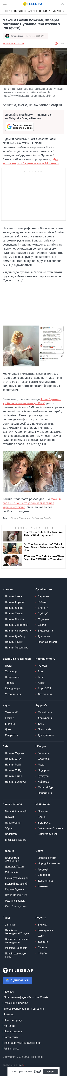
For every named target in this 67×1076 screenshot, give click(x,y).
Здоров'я (41, 705)
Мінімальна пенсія (16, 948)
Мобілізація (42, 804)
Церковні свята (47, 858)
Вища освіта (45, 630)
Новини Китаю (13, 776)
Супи (41, 936)
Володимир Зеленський (12, 859)
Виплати (43, 607)
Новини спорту (45, 658)
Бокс (41, 671)
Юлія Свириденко (16, 906)
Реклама (9, 1014)
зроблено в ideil (13, 1065)
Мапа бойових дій (16, 811)
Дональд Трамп (14, 866)
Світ (5, 746)
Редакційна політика (16, 1003)
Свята (39, 851)
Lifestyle (40, 746)
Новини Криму (13, 642)
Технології (11, 712)
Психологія (44, 729)
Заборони (44, 874)
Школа (42, 624)
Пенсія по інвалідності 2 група (17, 932)
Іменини (43, 886)
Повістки (43, 811)
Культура (43, 776)
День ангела (45, 880)
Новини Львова (14, 619)
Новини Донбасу (15, 636)
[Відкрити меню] (5, 4)
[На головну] (33, 4)
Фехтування (45, 694)
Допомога (44, 636)
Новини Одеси (14, 613)
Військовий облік (48, 834)
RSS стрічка (11, 1048)
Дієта (41, 723)
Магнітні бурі (45, 787)
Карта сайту (11, 1037)
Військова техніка (15, 839)
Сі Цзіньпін (11, 872)
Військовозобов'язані (51, 828)
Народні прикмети (49, 863)
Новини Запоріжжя (16, 624)
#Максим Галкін (41, 518)
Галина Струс (17, 36)
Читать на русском (13, 43)
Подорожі (44, 770)
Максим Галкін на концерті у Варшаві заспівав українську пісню (32, 503)
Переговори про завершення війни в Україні (33, 11)
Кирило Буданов (15, 889)
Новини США (13, 759)
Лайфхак (43, 781)
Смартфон (11, 735)
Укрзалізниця (13, 694)
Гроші (8, 665)
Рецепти (40, 917)
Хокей (41, 682)
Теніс (41, 677)
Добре (50, 1071)
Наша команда (13, 1031)
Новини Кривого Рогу (18, 630)
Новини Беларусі (15, 781)
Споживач (44, 759)
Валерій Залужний (16, 883)
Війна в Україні (12, 804)
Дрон (8, 729)
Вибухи (9, 817)
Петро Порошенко (16, 895)
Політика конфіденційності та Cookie (26, 997)
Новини (8, 589)
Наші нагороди (13, 1020)
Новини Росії (13, 764)
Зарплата (43, 596)
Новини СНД (13, 770)
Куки (37, 1071)
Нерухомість (12, 677)
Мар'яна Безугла (15, 900)
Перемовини (12, 822)
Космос (9, 718)
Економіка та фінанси (17, 658)
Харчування (45, 718)
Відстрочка (44, 822)
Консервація (45, 930)
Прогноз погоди (47, 642)
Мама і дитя (45, 712)
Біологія (10, 723)
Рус (62, 4)
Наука (6, 705)
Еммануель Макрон (16, 878)
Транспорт (11, 671)
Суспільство (43, 589)
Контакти (9, 1025)
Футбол (42, 665)
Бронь (41, 817)
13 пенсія (10, 924)
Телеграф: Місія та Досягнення (22, 1042)
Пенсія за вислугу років (16, 955)
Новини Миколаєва (16, 647)
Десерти (43, 941)
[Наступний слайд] (63, 11)
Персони (8, 851)
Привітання (45, 793)
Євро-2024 (44, 688)
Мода (41, 764)
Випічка (42, 924)
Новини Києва (13, 596)
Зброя (9, 828)
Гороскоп (43, 753)
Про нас (9, 991)
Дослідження (46, 735)
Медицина (44, 619)
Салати (42, 947)
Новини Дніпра (14, 607)
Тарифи (9, 682)
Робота (42, 602)
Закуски (42, 953)
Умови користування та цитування (24, 1008)
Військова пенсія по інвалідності (17, 941)
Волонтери (11, 834)
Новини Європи (14, 753)
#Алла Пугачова (20, 518)
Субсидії (43, 613)
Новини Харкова (15, 602)
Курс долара (12, 688)
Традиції (43, 869)
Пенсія (7, 917)
